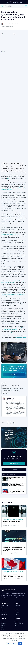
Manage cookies (11, 643)
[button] (8, 422)
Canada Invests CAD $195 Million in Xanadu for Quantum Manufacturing (16, 490)
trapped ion (5, 393)
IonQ (8, 178)
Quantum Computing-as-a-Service (9, 234)
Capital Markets (7, 519)
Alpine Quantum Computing (10, 329)
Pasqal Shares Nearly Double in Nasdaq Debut (14, 522)
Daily (4, 544)
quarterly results (7, 390)
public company (15, 385)
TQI (12, 333)
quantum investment (19, 388)
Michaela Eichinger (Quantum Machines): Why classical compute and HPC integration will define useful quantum (17, 484)
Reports (11, 26)
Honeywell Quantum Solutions (18, 328)
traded (17, 390)
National (15, 571)
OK (20, 643)
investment (5, 385)
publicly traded (6, 388)
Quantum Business (5, 26)
